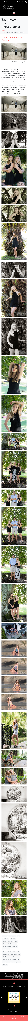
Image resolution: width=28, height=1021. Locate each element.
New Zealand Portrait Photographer (11, 962)
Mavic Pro (13, 938)
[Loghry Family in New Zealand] (14, 51)
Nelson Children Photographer (10, 941)
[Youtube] (4, 2)
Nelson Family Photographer (9, 944)
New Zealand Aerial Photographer (11, 951)
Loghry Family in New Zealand (13, 39)
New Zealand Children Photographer (11, 954)
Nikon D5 (5, 964)
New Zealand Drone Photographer (11, 957)
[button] (2, 997)
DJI (18, 936)
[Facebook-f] (2, 2)
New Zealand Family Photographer (11, 959)
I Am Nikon (5, 938)
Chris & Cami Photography (9, 936)
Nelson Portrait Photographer (10, 946)
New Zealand (6, 949)
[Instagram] (7, 2)
